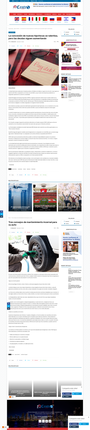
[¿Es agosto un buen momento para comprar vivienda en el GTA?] (20, 197)
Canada (69, 77)
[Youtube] (77, 1)
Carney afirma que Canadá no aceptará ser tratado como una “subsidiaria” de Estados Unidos (74, 88)
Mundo (69, 92)
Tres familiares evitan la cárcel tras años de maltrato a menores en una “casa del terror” (74, 95)
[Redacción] (9, 42)
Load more (71, 100)
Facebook (67, 32)
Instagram (77, 32)
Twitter (67, 34)
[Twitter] (75, 1)
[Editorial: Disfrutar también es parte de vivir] (69, 197)
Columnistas (11, 28)
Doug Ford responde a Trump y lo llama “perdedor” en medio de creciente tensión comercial (74, 80)
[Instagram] (74, 32)
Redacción (14, 41)
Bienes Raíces (16, 28)
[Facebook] (74, 1)
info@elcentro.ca (48, 416)
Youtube (77, 34)
